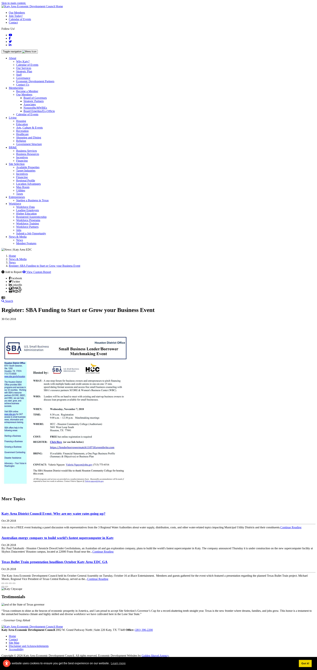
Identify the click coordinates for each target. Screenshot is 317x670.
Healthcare (22, 134)
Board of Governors (35, 97)
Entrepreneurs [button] (17, 197)
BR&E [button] (13, 147)
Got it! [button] (305, 663)
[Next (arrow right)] (6, 586)
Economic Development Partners (35, 81)
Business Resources (27, 154)
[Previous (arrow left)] (2, 586)
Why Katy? (23, 61)
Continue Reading (290, 527)
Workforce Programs (28, 220)
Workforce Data (25, 207)
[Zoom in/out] (13, 583)
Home (12, 636)
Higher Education (26, 213)
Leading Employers (27, 210)
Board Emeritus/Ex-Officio (39, 111)
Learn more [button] (118, 663)
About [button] (12, 58)
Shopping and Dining (28, 137)
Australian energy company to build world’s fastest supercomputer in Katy (57, 538)
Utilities (20, 190)
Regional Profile (25, 180)
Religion (21, 140)
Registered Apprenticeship (31, 216)
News (19, 240)
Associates (29, 104)
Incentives (22, 157)
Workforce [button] (15, 203)
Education (22, 124)
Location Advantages (28, 183)
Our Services (23, 68)
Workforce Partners (27, 226)
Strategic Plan (24, 71)
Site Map (14, 642)
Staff (19, 74)
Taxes (19, 193)
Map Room (22, 187)
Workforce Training (27, 223)
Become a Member (27, 91)
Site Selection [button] (17, 164)
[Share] (6, 583)
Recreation (22, 130)
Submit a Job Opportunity (31, 233)
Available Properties (27, 167)
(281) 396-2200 (144, 629)
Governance (23, 78)
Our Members (17, 12)
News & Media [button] (18, 236)
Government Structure (29, 144)
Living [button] (13, 117)
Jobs (18, 230)
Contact (13, 22)
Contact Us (22, 84)
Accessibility (16, 649)
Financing (22, 160)
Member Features (26, 243)
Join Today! (16, 15)
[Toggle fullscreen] (10, 583)
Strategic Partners (33, 101)
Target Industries (25, 170)
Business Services (26, 150)
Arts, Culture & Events (29, 127)
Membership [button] (16, 87)
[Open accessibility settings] (6, 663)
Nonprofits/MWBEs (35, 107)
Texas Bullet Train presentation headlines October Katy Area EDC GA (54, 562)
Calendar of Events (20, 19)
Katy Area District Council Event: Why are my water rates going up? (53, 513)
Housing (21, 121)
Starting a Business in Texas (32, 200)
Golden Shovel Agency (155, 655)
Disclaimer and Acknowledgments (29, 646)
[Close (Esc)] (2, 583)
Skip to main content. (13, 3)
